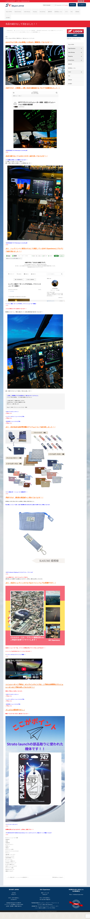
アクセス (72, 4)
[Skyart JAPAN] (13, 5)
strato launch (44, 30)
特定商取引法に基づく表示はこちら (76, 889)
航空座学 (33, 30)
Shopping (35, 11)
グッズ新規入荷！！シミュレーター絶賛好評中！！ (18, 877)
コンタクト (82, 4)
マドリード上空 (18, 32)
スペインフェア (11, 32)
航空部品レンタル (58, 11)
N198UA (39, 30)
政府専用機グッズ (36, 32)
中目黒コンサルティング (27, 32)
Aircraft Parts (42, 11)
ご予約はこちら (8, 413)
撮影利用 (50, 11)
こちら (6, 152)
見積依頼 (77, 11)
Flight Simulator (18, 11)
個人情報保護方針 (76, 891)
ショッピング (17, 30)
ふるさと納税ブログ (52, 30)
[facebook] (78, 1)
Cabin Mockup (27, 11)
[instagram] (83, 1)
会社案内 (8, 17)
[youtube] (81, 1)
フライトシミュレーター (26, 30)
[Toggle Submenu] (81, 48)
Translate (66, 5)
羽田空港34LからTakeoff (58, 877)
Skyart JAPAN (9, 11)
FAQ (71, 11)
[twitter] (80, 1)
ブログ (66, 11)
